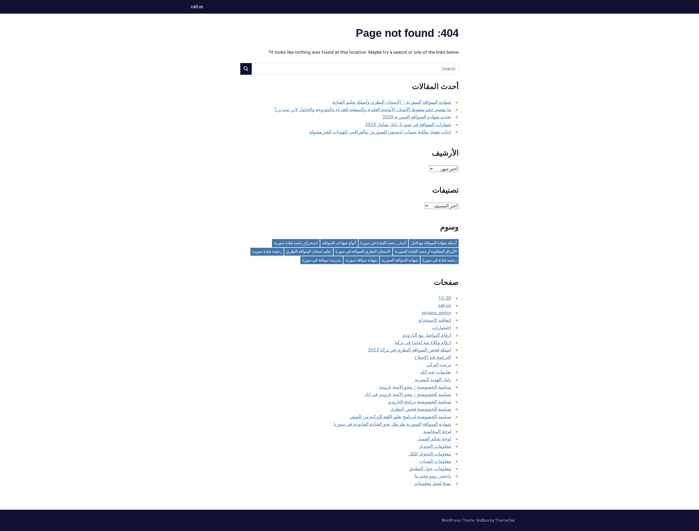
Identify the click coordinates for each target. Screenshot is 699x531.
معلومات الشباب (435, 461)
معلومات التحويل (435, 446)
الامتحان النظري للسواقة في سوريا (363, 251)
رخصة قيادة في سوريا (439, 260)
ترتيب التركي (438, 364)
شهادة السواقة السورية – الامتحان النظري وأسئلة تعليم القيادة (391, 102)
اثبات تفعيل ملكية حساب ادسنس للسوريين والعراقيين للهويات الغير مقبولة (380, 132)
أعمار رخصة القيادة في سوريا (383, 243)
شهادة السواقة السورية (400, 260)
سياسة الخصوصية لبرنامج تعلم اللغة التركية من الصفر (400, 416)
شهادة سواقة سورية (361, 260)
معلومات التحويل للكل (429, 454)
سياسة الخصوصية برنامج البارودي (419, 401)
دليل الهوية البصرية (433, 379)
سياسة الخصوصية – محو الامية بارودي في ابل (407, 394)
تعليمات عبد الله (435, 372)
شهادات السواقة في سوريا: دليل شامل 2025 (408, 124)
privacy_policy (436, 312)
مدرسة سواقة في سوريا (321, 260)
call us (197, 6)
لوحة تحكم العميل (434, 438)
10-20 (445, 298)
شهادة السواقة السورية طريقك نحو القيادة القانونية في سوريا (392, 424)
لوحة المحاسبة (437, 431)
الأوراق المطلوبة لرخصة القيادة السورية (426, 251)
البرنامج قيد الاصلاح (432, 357)
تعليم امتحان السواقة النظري (308, 251)
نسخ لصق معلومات (432, 483)
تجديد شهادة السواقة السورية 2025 (417, 117)
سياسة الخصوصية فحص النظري (420, 409)
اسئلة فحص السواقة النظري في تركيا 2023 (409, 350)
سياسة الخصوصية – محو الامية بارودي (415, 387)
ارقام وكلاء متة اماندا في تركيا (423, 342)
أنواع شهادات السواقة (339, 243)
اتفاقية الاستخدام (434, 320)
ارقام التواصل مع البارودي (426, 335)
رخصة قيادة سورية (267, 251)
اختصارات (441, 327)
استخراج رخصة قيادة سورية (296, 243)
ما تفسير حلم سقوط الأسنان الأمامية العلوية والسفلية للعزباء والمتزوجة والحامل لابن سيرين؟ (362, 109)
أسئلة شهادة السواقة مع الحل (434, 243)
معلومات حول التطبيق (430, 468)
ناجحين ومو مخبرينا (433, 476)
